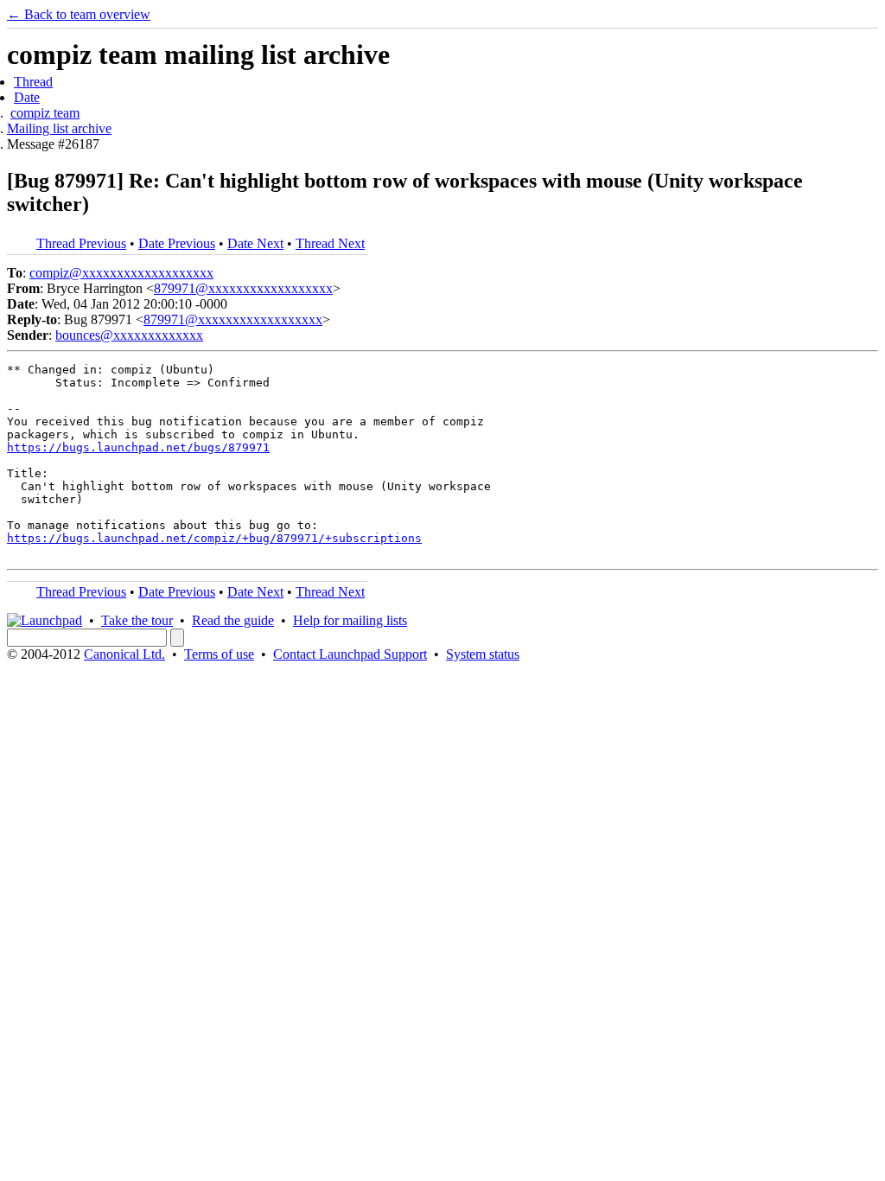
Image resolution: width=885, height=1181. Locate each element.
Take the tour (137, 620)
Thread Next (330, 243)
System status (482, 654)
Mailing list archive (59, 128)
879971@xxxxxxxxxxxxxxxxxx (243, 288)
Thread (33, 81)
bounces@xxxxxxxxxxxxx (129, 335)
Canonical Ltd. (124, 654)
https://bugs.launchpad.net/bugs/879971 (138, 447)
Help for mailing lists (350, 620)
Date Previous (176, 243)
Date (27, 97)
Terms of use (219, 654)
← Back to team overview (78, 14)
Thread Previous (81, 243)
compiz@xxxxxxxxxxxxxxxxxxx (121, 272)
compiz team (45, 112)
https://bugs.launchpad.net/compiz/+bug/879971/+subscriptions (214, 538)
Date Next (255, 243)
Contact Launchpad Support (350, 654)
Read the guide (233, 620)
